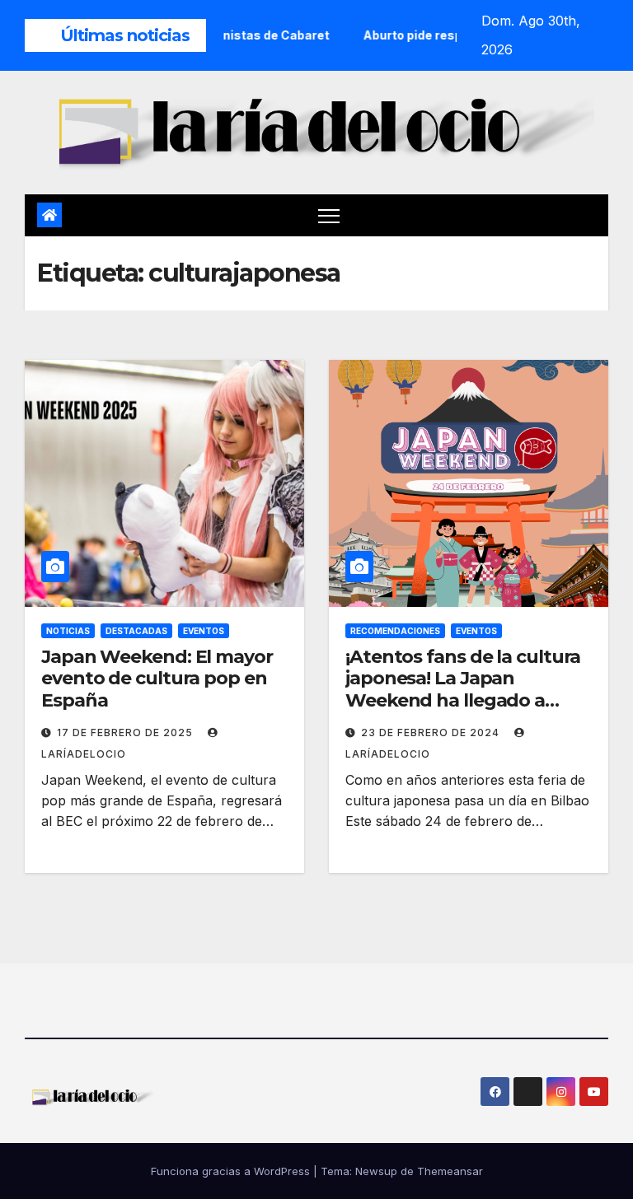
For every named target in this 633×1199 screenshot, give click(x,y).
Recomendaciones (395, 631)
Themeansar (450, 1171)
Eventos (203, 631)
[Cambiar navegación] (329, 215)
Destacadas (136, 631)
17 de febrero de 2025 (126, 732)
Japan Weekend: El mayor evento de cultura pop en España (157, 678)
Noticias (68, 631)
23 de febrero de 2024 (432, 732)
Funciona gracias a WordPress (232, 1171)
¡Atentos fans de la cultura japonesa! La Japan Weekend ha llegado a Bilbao (462, 689)
